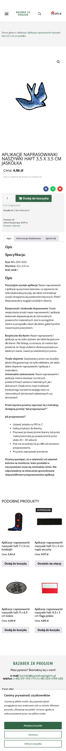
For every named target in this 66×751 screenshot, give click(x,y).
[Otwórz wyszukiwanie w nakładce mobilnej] (39, 13)
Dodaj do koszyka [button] (16, 563)
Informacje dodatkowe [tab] (28, 238)
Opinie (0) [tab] (51, 238)
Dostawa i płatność (11, 226)
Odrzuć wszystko (33, 743)
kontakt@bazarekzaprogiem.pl (38, 675)
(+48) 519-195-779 (24, 678)
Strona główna (9, 32)
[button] (6, 14)
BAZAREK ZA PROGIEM (23, 13)
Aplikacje (22, 32)
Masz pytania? (19, 670)
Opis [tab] (9, 238)
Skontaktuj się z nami (42, 670)
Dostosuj (33, 734)
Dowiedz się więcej (49, 563)
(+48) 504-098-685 (50, 678)
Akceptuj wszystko (33, 725)
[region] (33, 720)
